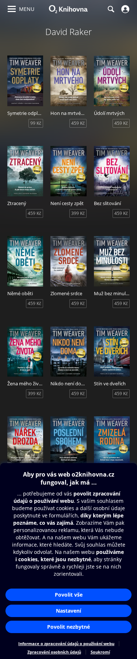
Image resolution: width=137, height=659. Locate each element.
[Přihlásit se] (124, 9)
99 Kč (35, 123)
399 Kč (78, 213)
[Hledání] (110, 9)
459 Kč (78, 123)
